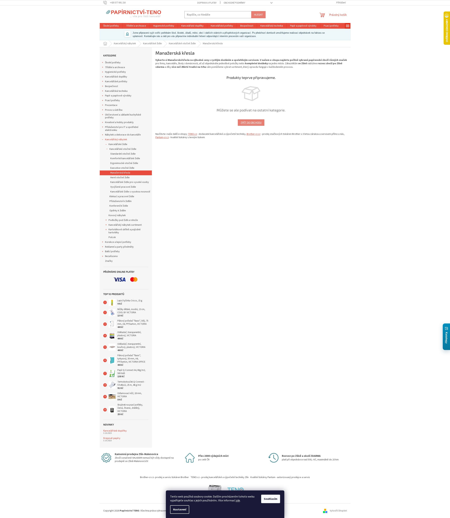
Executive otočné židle (122, 168)
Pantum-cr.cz (162, 137)
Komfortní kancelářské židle (125, 158)
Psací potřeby (112, 100)
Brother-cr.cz (253, 134)
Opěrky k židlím (117, 210)
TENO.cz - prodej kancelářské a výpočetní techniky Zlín (220, 477)
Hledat (258, 14)
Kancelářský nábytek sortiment (125, 225)
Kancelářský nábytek (116, 139)
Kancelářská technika (116, 91)
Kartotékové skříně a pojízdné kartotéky (125, 231)
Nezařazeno (111, 256)
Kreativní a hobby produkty (119, 122)
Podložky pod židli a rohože (123, 220)
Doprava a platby (207, 2)
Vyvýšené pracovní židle (123, 187)
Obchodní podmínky (234, 2)
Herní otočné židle (120, 177)
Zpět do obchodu (251, 122)
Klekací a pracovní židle (121, 196)
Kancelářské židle (118, 144)
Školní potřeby (113, 62)
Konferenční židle (118, 206)
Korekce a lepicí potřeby (118, 242)
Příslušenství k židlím (120, 201)
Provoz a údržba (113, 110)
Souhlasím (270, 499)
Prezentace (111, 105)
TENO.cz (192, 134)
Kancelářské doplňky (116, 77)
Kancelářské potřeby (116, 81)
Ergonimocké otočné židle (124, 163)
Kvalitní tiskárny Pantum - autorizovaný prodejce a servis (280, 477)
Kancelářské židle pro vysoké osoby (129, 182)
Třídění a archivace (115, 67)
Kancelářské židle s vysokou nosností (130, 191)
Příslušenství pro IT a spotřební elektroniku (121, 128)
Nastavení (179, 509)
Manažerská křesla (120, 173)
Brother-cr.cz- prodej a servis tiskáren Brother (164, 477)
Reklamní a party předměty (119, 247)
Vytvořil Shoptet (338, 511)
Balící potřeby (112, 251)
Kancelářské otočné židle (122, 149)
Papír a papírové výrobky (118, 95)
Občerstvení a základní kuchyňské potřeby (123, 116)
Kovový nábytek (117, 215)
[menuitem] (111, 26)
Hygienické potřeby (115, 72)
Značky (109, 261)
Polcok (112, 237)
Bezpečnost (111, 86)
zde (238, 500)
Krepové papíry (111, 438)
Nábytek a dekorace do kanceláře (123, 135)
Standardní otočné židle (123, 154)
